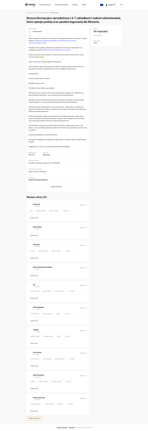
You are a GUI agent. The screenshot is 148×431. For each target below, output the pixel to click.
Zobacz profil (34, 217)
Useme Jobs (29, 12)
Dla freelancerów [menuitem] (44, 4)
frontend (35, 179)
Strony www (54, 12)
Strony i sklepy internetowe (42, 12)
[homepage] (30, 4)
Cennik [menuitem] (84, 4)
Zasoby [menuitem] (75, 4)
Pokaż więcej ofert (34, 418)
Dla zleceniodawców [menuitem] (61, 4)
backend (31, 179)
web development (42, 179)
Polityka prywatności (62, 427)
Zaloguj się (111, 4)
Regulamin (72, 427)
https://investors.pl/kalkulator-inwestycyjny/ (57, 50)
